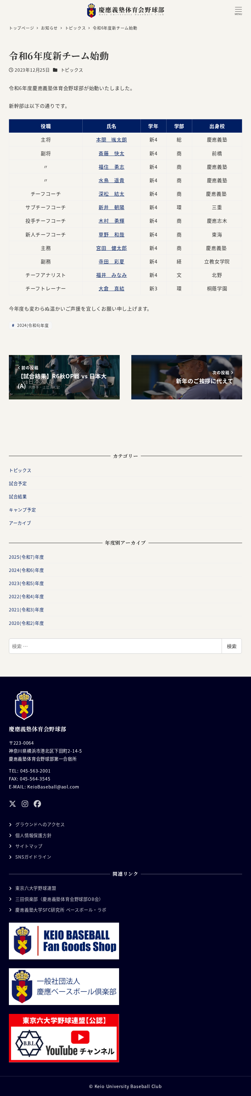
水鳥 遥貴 (111, 180)
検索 (232, 646)
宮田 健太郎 (111, 247)
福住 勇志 (111, 166)
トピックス (72, 70)
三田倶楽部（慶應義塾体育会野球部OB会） (59, 899)
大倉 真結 (111, 288)
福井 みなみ (111, 274)
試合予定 (18, 483)
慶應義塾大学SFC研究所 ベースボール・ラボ (61, 910)
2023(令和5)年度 (26, 583)
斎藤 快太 (111, 153)
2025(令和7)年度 (26, 557)
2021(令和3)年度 (26, 610)
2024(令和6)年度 (32, 325)
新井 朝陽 (111, 207)
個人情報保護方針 (33, 835)
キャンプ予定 (22, 510)
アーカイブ (20, 523)
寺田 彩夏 (111, 261)
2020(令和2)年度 (26, 623)
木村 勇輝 (111, 220)
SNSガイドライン (33, 857)
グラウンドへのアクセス (40, 824)
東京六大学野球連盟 (35, 888)
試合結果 (18, 496)
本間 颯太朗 (111, 139)
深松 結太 (111, 193)
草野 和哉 (111, 234)
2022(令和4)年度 (26, 596)
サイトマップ (29, 846)
